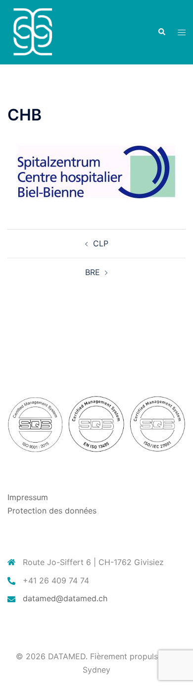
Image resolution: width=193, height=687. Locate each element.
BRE (92, 272)
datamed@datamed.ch (65, 598)
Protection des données (51, 510)
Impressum (27, 497)
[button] (161, 32)
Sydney (96, 670)
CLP (100, 243)
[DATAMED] (32, 31)
